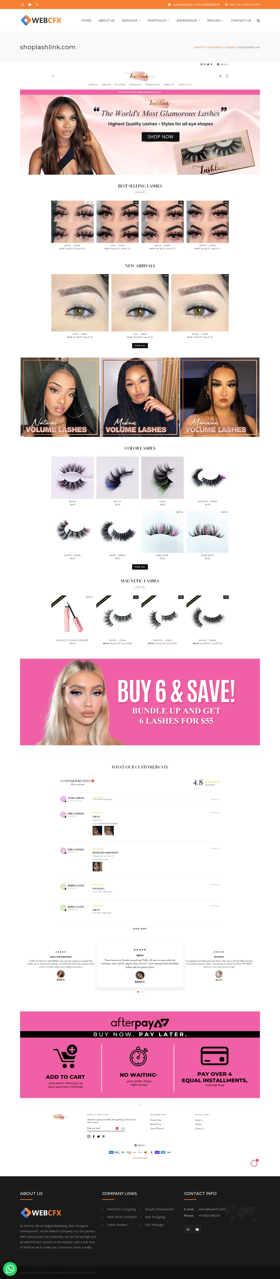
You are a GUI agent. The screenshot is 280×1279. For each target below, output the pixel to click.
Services (129, 20)
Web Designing (155, 1217)
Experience (187, 20)
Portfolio (157, 20)
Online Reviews (117, 1225)
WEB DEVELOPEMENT (122, 1217)
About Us (107, 20)
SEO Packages (154, 1225)
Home (86, 20)
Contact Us (241, 20)
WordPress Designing (121, 1209)
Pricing (214, 20)
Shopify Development (159, 1209)
